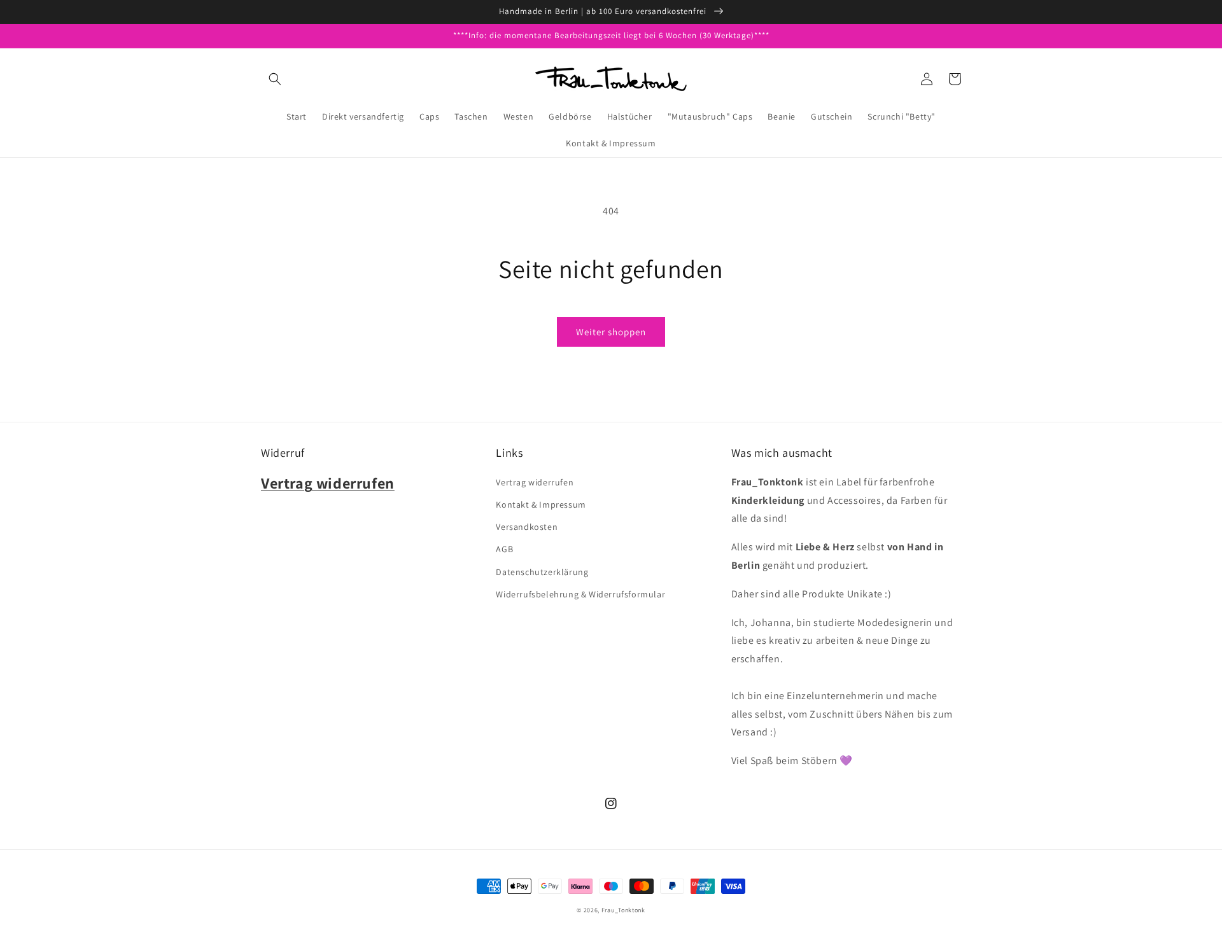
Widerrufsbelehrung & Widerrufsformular (580, 594)
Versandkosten (527, 526)
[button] (275, 79)
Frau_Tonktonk (623, 910)
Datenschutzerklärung (542, 572)
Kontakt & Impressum (541, 504)
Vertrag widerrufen (534, 482)
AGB (504, 549)
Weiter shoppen (611, 332)
